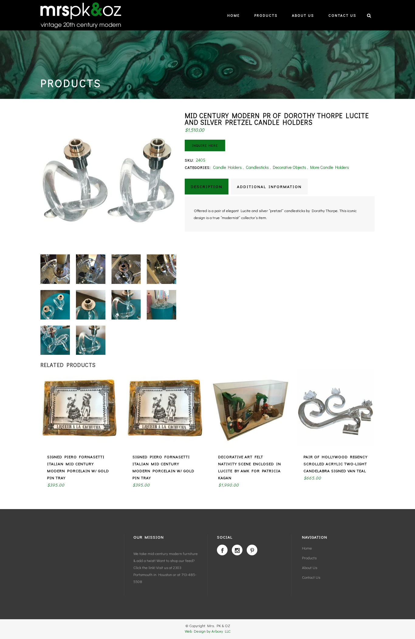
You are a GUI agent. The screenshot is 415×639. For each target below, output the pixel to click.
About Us (309, 567)
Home (307, 547)
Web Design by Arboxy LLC (208, 631)
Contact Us (311, 577)
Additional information (269, 186)
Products (309, 557)
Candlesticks (257, 167)
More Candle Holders (329, 167)
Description (206, 186)
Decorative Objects (289, 167)
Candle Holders (227, 167)
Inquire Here (205, 145)
